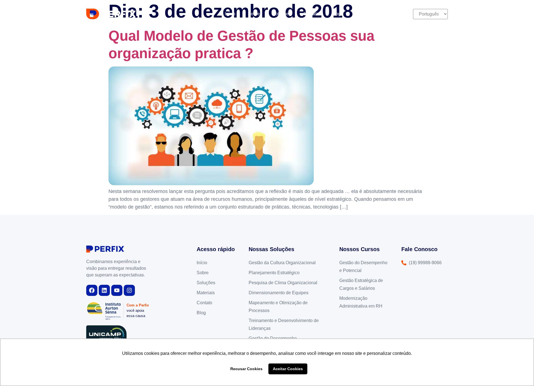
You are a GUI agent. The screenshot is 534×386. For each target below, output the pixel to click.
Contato (311, 13)
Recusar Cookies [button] (246, 369)
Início (230, 13)
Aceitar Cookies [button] (288, 369)
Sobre (254, 13)
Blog (336, 13)
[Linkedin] (104, 290)
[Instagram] (129, 290)
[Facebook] (91, 290)
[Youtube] (116, 290)
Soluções (281, 13)
